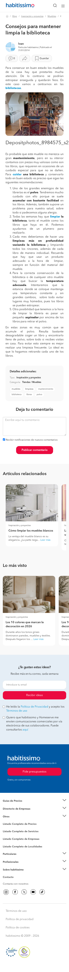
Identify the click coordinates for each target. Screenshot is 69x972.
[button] (34, 801)
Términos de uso (16, 710)
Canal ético (9, 877)
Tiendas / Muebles (31, 382)
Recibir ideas (34, 695)
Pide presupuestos (34, 966)
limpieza (29, 389)
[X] (24, 892)
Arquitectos (9, 845)
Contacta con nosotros (15, 884)
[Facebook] (15, 892)
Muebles (52, 16)
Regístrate (8, 862)
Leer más (45, 540)
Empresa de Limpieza (15, 816)
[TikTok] (42, 892)
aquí (25, 729)
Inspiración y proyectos (32, 16)
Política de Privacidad (34, 706)
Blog (14, 16)
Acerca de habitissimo (15, 874)
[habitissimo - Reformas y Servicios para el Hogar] (16, 6)
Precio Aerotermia (13, 808)
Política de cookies (18, 927)
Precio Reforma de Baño (16, 805)
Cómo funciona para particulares (21, 858)
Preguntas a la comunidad (17, 824)
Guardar (44, 58)
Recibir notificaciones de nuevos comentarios (32, 440)
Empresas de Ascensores (17, 813)
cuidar (17, 174)
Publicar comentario (35, 450)
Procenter (8, 831)
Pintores (7, 834)
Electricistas (9, 838)
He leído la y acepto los (35, 708)
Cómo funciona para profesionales (22, 866)
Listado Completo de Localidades (22, 846)
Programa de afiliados (15, 881)
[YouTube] (33, 892)
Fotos (6, 828)
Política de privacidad (19, 919)
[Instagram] (6, 892)
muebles (16, 389)
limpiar (55, 216)
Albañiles (8, 841)
